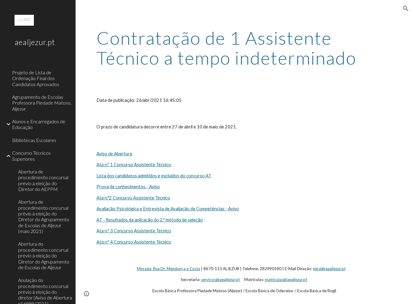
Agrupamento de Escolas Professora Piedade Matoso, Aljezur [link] (41, 103)
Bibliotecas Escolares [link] (34, 140)
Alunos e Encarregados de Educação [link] (38, 124)
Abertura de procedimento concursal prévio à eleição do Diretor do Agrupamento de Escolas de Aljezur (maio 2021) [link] (43, 216)
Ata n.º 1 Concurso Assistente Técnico (133, 164)
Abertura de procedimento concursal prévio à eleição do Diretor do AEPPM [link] (43, 180)
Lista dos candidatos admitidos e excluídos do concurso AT (153, 175)
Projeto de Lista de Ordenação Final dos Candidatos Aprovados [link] (35, 78)
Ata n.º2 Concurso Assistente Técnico (133, 197)
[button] (405, 8)
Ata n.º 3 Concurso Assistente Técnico (133, 230)
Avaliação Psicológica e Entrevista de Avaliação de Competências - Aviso (167, 208)
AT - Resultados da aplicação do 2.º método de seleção (149, 219)
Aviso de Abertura (114, 153)
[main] (244, 47)
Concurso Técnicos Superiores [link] (31, 155)
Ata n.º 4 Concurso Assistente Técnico (133, 241)
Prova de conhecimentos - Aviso (128, 186)
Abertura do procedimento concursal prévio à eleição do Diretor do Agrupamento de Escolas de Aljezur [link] (43, 255)
